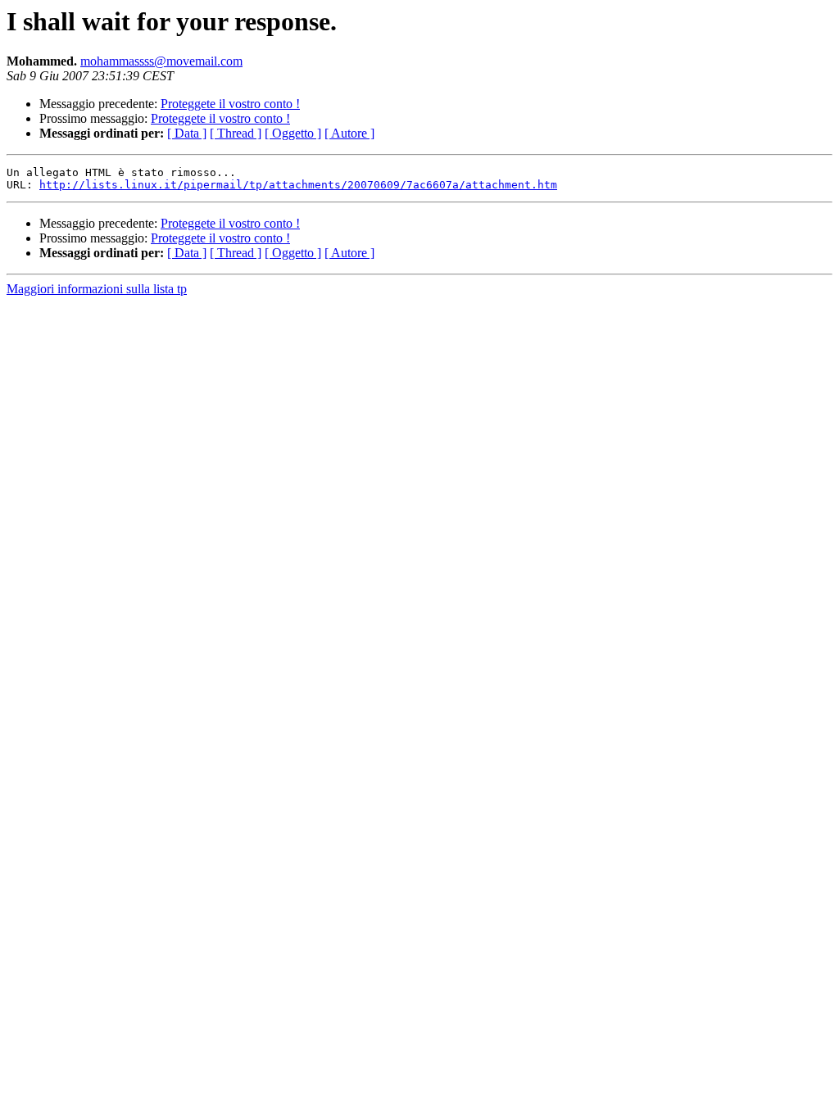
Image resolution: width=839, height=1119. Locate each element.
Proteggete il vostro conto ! (230, 104)
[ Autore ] (349, 133)
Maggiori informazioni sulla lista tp (97, 289)
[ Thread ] (235, 133)
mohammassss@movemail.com (161, 61)
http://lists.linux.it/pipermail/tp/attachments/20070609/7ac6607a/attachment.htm (298, 185)
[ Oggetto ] (293, 133)
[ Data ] (186, 133)
